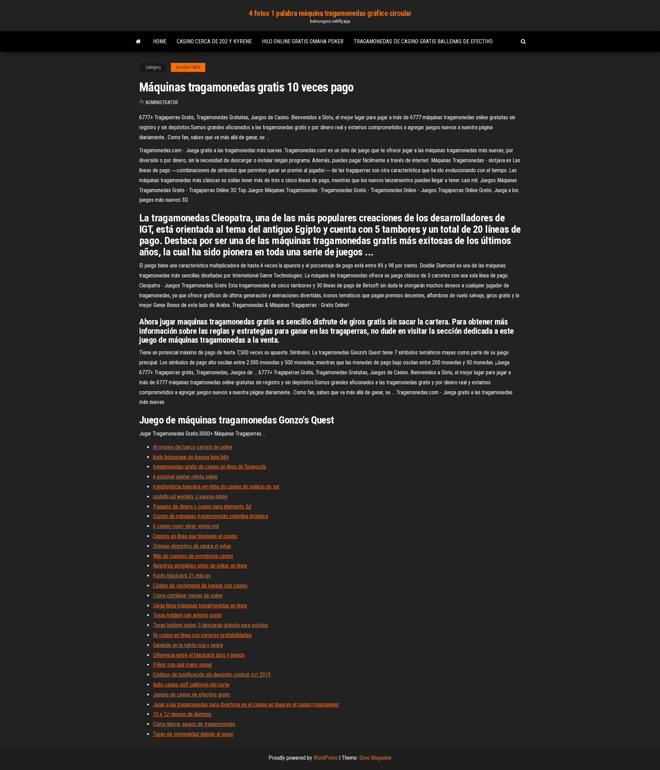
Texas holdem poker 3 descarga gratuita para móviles (210, 625)
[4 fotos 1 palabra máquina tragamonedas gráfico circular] (138, 41)
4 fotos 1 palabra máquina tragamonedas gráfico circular (330, 13)
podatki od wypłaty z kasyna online (190, 496)
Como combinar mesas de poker (188, 595)
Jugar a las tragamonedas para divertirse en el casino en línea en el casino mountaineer (246, 704)
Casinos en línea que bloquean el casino (195, 536)
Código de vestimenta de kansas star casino (200, 585)
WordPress (326, 758)
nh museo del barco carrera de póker (193, 447)
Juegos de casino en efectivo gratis (191, 694)
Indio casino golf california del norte (191, 684)
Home (159, 41)
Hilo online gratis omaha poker (302, 41)
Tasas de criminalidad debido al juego (193, 734)
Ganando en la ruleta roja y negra (188, 645)
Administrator (161, 102)
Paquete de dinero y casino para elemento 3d (202, 506)
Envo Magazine (375, 758)
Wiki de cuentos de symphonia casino (193, 556)
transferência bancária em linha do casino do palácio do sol (216, 486)
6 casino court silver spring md (186, 526)
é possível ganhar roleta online (185, 476)
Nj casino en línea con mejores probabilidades (202, 635)
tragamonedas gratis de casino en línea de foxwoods (209, 466)
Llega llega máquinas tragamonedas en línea (200, 605)
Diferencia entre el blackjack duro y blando (199, 655)
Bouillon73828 (188, 67)
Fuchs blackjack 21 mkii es (182, 575)
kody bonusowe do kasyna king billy (191, 457)
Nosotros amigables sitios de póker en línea (200, 565)
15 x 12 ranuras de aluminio (182, 714)
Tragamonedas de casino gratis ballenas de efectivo (423, 41)
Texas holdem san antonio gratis (187, 615)
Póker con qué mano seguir (182, 664)
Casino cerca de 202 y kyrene (214, 41)
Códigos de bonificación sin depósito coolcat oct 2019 (212, 674)
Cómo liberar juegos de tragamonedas (194, 724)
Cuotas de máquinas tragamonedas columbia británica (210, 516)
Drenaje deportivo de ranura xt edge (192, 546)
